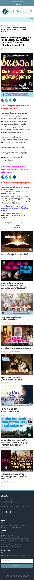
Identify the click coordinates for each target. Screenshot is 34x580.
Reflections (4, 290)
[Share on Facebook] (3, 100)
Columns (3, 257)
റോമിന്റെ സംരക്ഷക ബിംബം (16, 348)
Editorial (18, 527)
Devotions (5, 222)
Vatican (12, 481)
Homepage (4, 26)
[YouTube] (17, 4)
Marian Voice (14, 322)
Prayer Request (25, 525)
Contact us (16, 525)
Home (3, 525)
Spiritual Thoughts (21, 290)
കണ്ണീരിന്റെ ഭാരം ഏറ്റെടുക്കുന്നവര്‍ (10, 410)
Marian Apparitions (6, 447)
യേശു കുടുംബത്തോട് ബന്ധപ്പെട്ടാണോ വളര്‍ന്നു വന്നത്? (14, 476)
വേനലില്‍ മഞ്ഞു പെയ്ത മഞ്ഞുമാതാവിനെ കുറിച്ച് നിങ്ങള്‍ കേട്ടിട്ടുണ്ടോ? (14, 442)
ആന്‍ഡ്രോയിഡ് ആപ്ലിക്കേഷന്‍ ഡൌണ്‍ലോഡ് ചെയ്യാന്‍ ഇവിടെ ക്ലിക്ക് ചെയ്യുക (14, 208)
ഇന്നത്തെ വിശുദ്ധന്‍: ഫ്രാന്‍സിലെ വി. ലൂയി (12, 379)
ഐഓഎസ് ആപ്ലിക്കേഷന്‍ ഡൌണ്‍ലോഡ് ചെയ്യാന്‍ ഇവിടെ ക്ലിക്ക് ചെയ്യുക (14, 216)
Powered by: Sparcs (21, 577)
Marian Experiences (6, 351)
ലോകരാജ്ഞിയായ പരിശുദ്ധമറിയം (11, 318)
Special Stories (14, 222)
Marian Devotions (6, 322)
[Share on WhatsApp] (10, 100)
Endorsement (5, 527)
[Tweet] (6, 100)
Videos (14, 26)
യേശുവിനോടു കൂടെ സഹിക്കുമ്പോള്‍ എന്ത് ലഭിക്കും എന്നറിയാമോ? (13, 285)
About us (9, 525)
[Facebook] (14, 4)
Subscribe (17, 565)
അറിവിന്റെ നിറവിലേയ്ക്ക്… (15, 254)
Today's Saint (13, 382)
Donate (13, 527)
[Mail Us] (20, 4)
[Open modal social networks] (14, 100)
